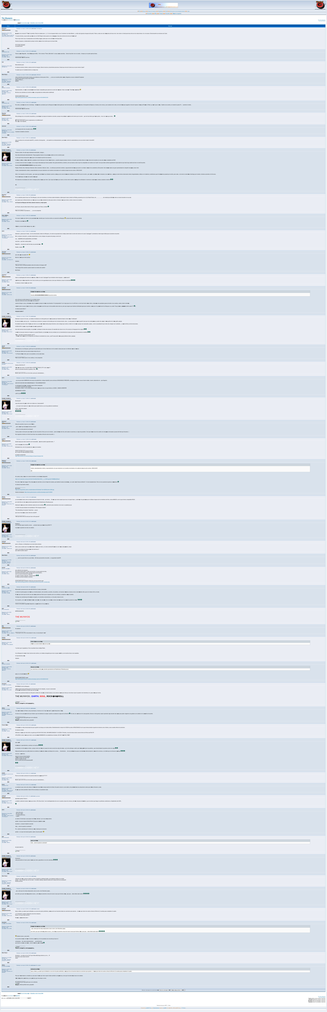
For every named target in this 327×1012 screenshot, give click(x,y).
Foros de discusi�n (24, 23)
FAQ (139, 11)
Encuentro (149, 13)
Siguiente (17, 19)
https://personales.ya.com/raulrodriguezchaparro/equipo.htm (29, 456)
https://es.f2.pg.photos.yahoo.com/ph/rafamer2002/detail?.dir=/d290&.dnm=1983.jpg (34, 489)
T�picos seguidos (177, 13)
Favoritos (168, 13)
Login (188, 11)
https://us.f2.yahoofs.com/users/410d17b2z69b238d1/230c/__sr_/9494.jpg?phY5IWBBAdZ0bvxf (37, 479)
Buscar (144, 11)
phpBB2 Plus (148, 1007)
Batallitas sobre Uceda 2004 (37, 23)
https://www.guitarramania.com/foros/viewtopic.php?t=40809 (38, 492)
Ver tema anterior (322, 20)
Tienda (161, 13)
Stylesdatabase (156, 1007)
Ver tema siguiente (321, 996)
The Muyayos (7, 18)
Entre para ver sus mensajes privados (177, 11)
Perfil (166, 11)
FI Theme (183, 1007)
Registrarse (160, 11)
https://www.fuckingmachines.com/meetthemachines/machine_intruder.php (32, 582)
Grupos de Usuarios (152, 11)
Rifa (156, 13)
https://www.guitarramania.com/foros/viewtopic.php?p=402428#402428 (31, 97)
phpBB (165, 1007)
